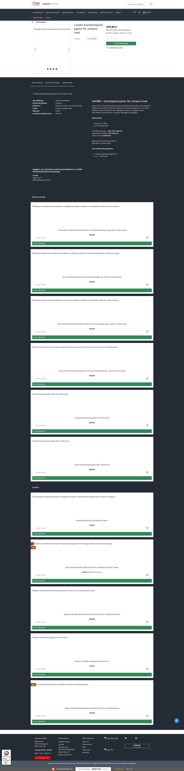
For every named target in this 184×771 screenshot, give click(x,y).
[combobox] (138, 4)
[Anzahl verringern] (108, 38)
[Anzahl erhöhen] (116, 38)
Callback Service (64, 742)
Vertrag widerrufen (42, 758)
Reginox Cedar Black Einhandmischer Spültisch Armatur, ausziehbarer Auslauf (92, 614)
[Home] (33, 22)
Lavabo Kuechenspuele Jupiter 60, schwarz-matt (92, 418)
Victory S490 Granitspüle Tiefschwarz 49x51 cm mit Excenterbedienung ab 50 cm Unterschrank (92, 230)
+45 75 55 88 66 (38, 182)
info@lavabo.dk (38, 185)
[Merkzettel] (134, 12)
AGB (83, 747)
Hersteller (86, 752)
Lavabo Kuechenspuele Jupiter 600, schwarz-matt (92, 465)
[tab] (37, 82)
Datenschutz (86, 744)
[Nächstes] (68, 49)
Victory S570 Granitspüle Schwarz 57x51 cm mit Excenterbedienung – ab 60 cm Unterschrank (92, 371)
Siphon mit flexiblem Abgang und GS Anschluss (92, 661)
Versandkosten (85, 763)
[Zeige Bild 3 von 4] (53, 69)
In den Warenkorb (121, 43)
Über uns (85, 742)
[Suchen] (151, 4)
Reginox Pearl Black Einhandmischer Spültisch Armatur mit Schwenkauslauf (92, 708)
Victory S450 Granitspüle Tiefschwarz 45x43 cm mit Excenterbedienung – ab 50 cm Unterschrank (92, 324)
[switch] (6, 762)
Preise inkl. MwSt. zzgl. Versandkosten (118, 30)
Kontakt (61, 744)
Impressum (86, 750)
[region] (52, 49)
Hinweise (105, 769)
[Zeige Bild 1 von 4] (48, 69)
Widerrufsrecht (63, 752)
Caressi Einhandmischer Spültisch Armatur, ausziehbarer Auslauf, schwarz (92, 567)
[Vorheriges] (35, 49)
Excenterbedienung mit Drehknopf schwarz (92, 521)
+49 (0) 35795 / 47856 (43, 750)
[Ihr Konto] (139, 12)
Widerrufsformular (65, 755)
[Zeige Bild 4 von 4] (56, 69)
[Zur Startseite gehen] (45, 4)
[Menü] (10, 751)
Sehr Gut (96, 769)
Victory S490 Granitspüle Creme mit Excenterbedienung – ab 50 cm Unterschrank (92, 277)
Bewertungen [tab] (68, 83)
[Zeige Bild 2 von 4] (50, 69)
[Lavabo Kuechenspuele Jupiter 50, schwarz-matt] (52, 49)
